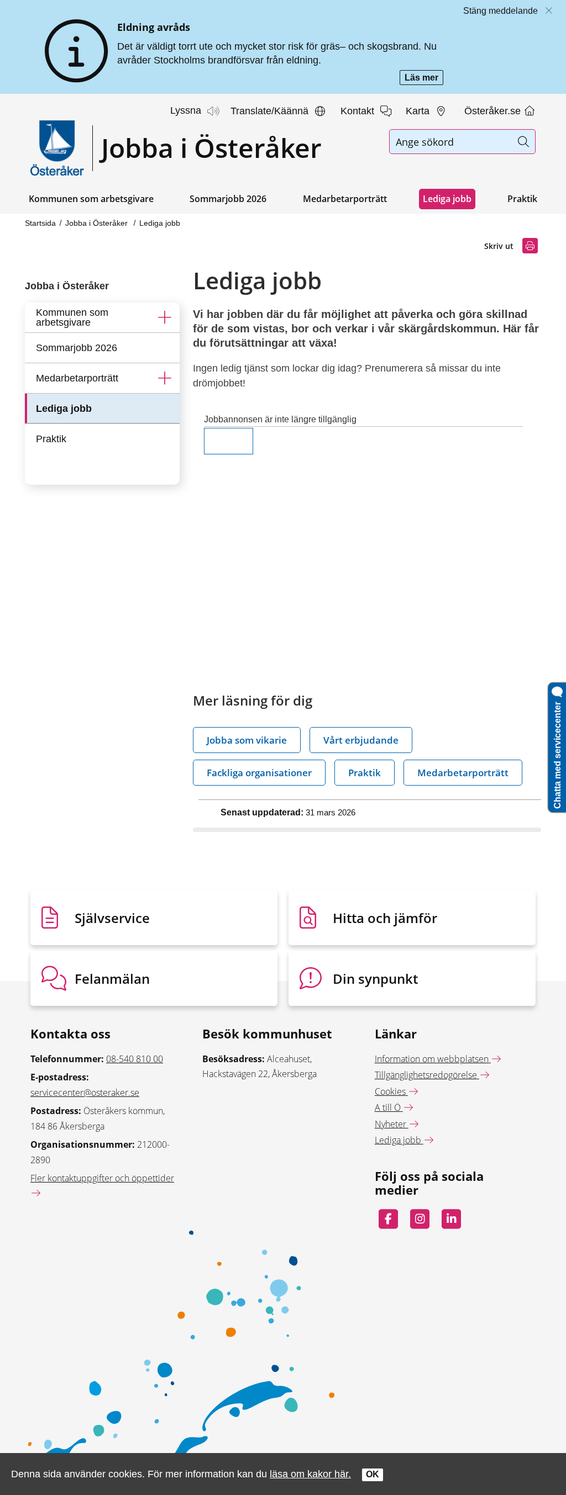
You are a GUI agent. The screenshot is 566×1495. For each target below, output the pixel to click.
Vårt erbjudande (361, 740)
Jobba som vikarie (247, 740)
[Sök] (523, 141)
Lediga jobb (447, 199)
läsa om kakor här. (310, 1474)
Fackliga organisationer (259, 772)
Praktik (522, 199)
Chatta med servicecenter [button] (557, 753)
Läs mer (424, 78)
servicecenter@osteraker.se (84, 1092)
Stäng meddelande (500, 10)
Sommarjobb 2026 (228, 199)
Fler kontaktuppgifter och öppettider (102, 1178)
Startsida (40, 223)
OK (372, 1474)
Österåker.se (493, 110)
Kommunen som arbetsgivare (91, 199)
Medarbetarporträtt (345, 199)
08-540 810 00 (134, 1059)
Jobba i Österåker (97, 223)
